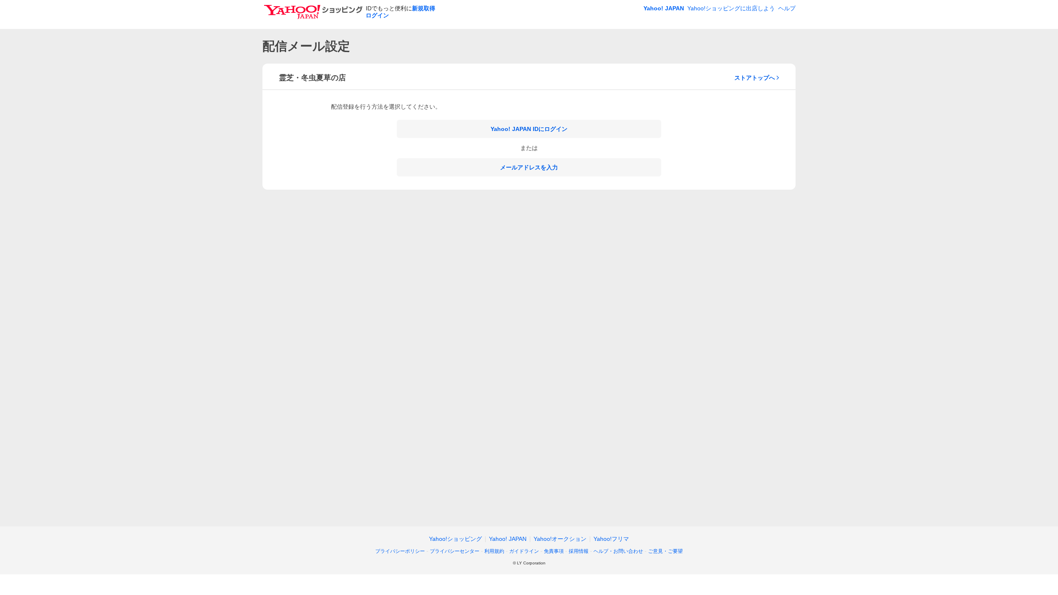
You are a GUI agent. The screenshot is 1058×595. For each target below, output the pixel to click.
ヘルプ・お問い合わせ (618, 551)
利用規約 (494, 551)
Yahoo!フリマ (611, 539)
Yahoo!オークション (560, 539)
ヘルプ (787, 8)
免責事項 (554, 551)
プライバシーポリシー (400, 551)
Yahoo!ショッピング (455, 539)
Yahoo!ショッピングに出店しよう (731, 8)
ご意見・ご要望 (665, 551)
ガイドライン (524, 551)
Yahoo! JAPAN (663, 8)
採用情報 (579, 551)
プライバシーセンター (454, 551)
